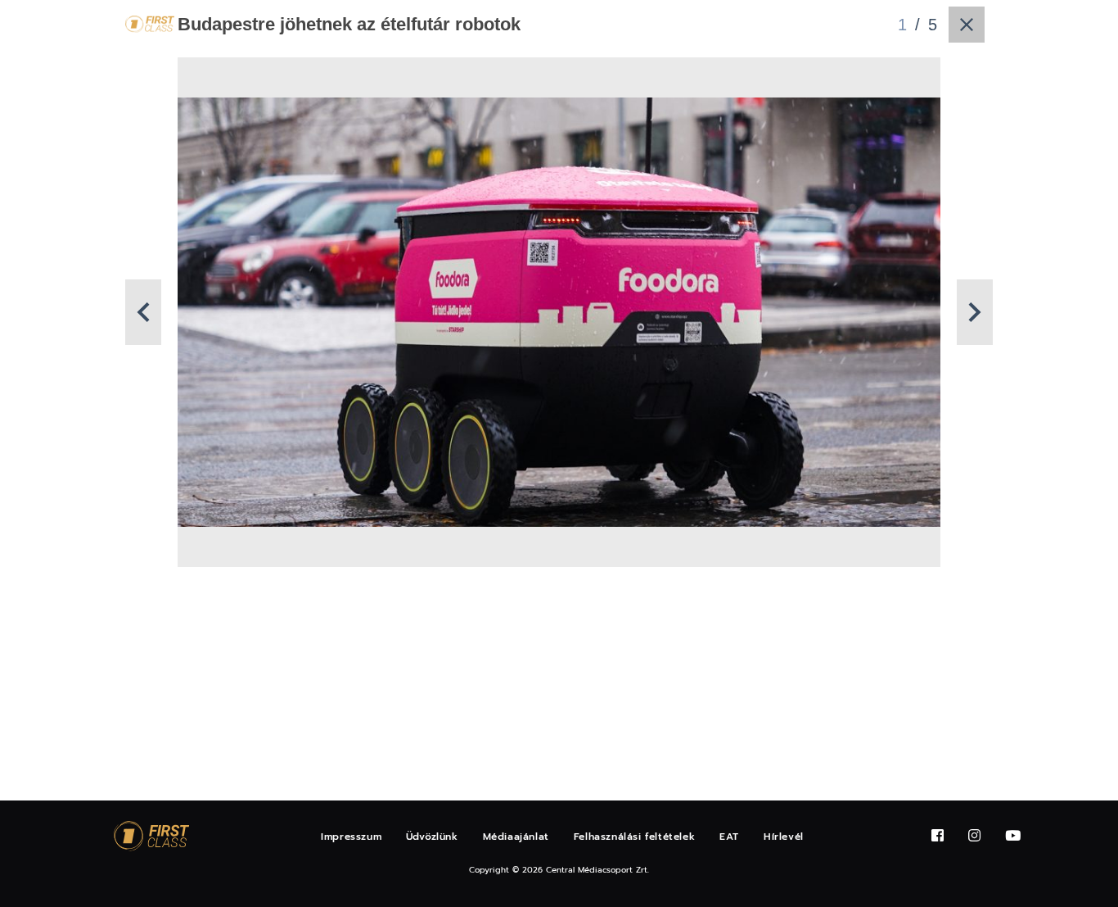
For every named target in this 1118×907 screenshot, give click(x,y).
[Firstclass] (151, 836)
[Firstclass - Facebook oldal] (937, 836)
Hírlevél (784, 836)
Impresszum (351, 836)
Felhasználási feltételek (634, 836)
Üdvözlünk (432, 836)
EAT (729, 836)
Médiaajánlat (516, 836)
